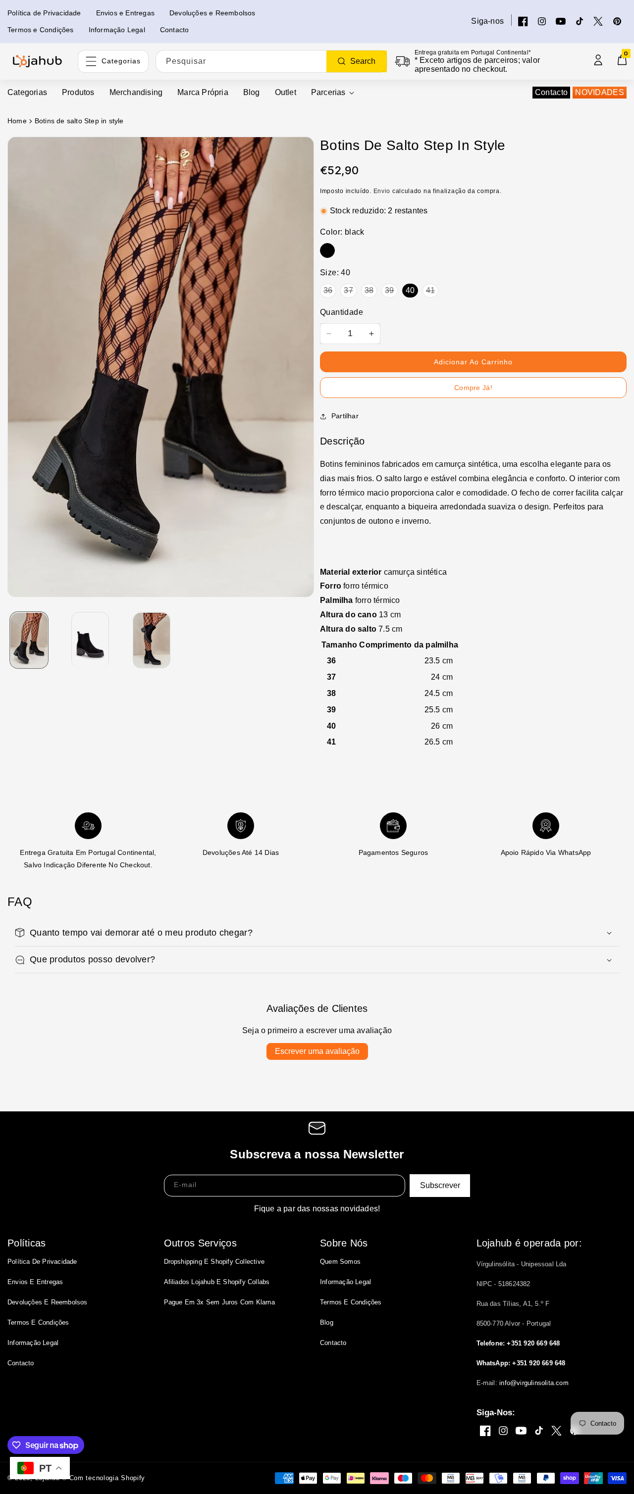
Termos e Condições (38, 1322)
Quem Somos (340, 1261)
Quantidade (341, 312)
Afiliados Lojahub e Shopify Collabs (217, 1282)
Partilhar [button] (345, 416)
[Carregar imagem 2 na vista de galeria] (90, 640)
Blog (326, 1322)
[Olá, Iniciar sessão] (598, 60)
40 (410, 290)
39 (389, 290)
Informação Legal (32, 1342)
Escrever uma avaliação (317, 1051)
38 (369, 290)
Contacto (551, 92)
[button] (333, 93)
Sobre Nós (344, 1243)
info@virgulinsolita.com (534, 1383)
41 (430, 290)
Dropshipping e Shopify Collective (214, 1261)
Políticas (26, 1243)
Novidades (599, 92)
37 (348, 290)
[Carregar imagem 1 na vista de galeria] (29, 640)
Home (17, 121)
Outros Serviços (200, 1243)
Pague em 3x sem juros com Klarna (219, 1302)
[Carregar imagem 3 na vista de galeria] (152, 640)
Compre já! (473, 388)
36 (327, 290)
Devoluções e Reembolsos (47, 1302)
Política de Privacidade (42, 1261)
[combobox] (271, 61)
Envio (382, 191)
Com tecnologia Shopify (107, 1478)
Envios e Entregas (35, 1282)
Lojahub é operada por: (529, 1243)
